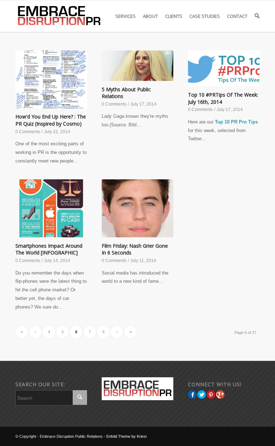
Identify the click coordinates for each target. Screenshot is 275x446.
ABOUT (150, 16)
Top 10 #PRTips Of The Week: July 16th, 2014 (223, 98)
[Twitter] (201, 394)
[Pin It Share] (211, 394)
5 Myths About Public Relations (126, 93)
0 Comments (27, 131)
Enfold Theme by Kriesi (126, 436)
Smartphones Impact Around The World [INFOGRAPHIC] (48, 249)
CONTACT (237, 16)
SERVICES (125, 16)
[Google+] (220, 394)
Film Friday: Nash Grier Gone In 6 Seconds (135, 249)
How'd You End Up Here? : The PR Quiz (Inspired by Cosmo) (50, 120)
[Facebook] (192, 394)
